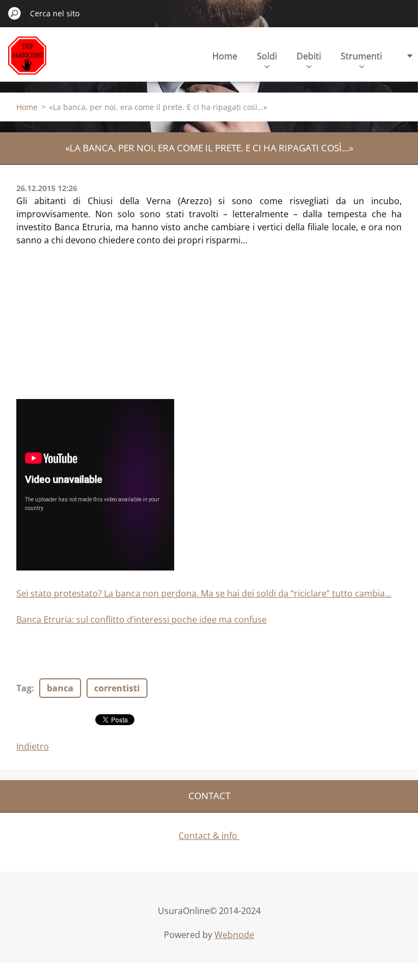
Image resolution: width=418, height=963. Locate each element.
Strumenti (361, 56)
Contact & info (209, 836)
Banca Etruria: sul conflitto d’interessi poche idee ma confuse (141, 619)
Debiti (309, 56)
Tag (24, 688)
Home (224, 56)
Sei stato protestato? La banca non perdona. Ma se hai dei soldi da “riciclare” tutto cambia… (203, 593)
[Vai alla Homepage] (27, 61)
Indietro (32, 746)
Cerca (14, 13)
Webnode (234, 935)
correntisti (117, 688)
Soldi (267, 56)
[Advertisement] (98, 328)
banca (60, 688)
